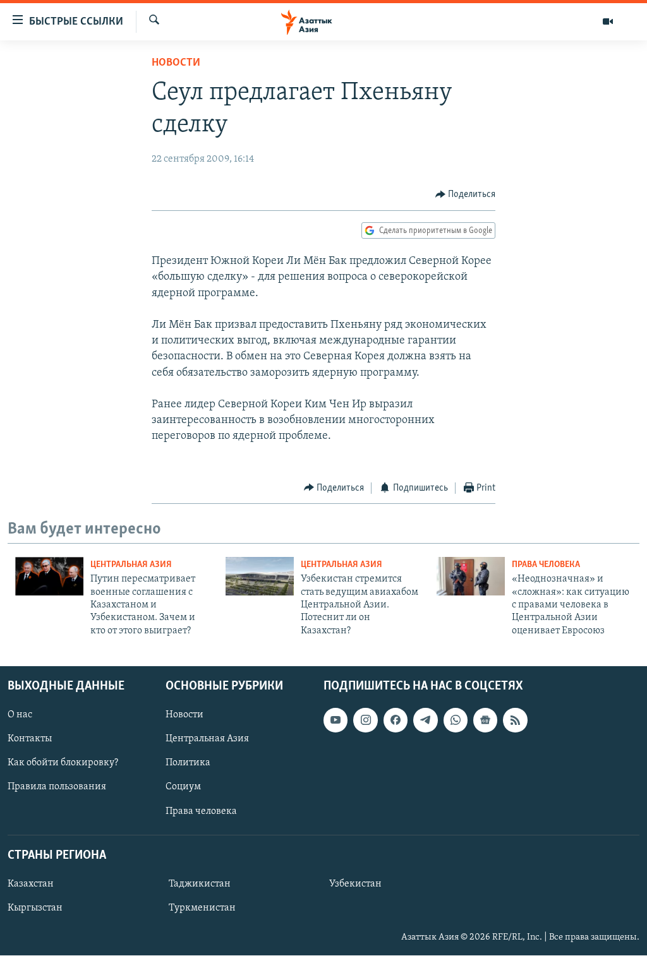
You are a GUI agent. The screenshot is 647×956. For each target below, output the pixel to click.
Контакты (30, 739)
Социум (183, 787)
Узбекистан (355, 884)
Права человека (546, 565)
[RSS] (515, 720)
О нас (20, 715)
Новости (176, 63)
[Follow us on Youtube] (336, 720)
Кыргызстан (35, 908)
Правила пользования (57, 787)
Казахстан (31, 884)
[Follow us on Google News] (485, 720)
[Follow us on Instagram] (365, 720)
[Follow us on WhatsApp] (456, 720)
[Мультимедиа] (608, 21)
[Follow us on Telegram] (425, 720)
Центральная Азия (131, 565)
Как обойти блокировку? (63, 763)
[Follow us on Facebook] (396, 720)
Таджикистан (200, 884)
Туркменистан (202, 908)
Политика (188, 763)
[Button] (465, 194)
